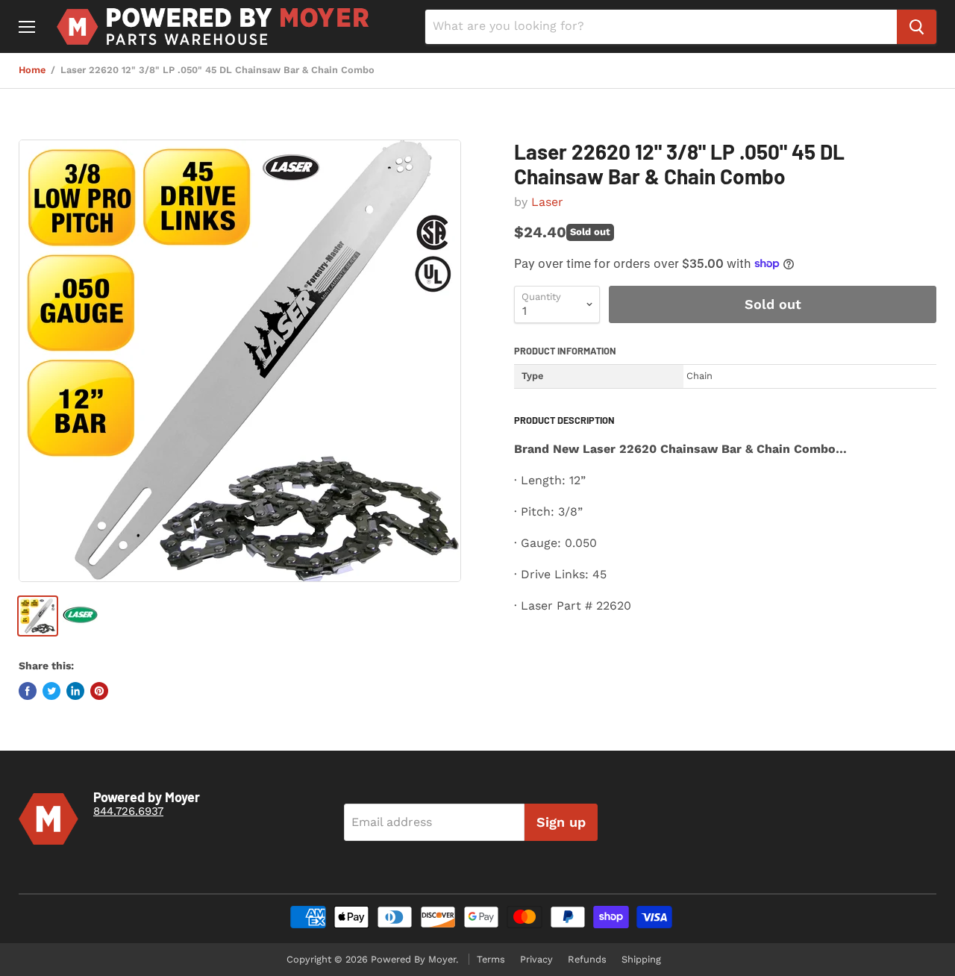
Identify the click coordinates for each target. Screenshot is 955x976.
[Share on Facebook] (28, 691)
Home (32, 70)
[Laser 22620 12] (240, 361)
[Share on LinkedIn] (75, 691)
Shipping (641, 959)
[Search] (916, 27)
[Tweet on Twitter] (51, 691)
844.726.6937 (128, 811)
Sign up (561, 822)
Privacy (536, 959)
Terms (491, 959)
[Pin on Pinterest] (99, 691)
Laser (547, 202)
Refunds (587, 959)
